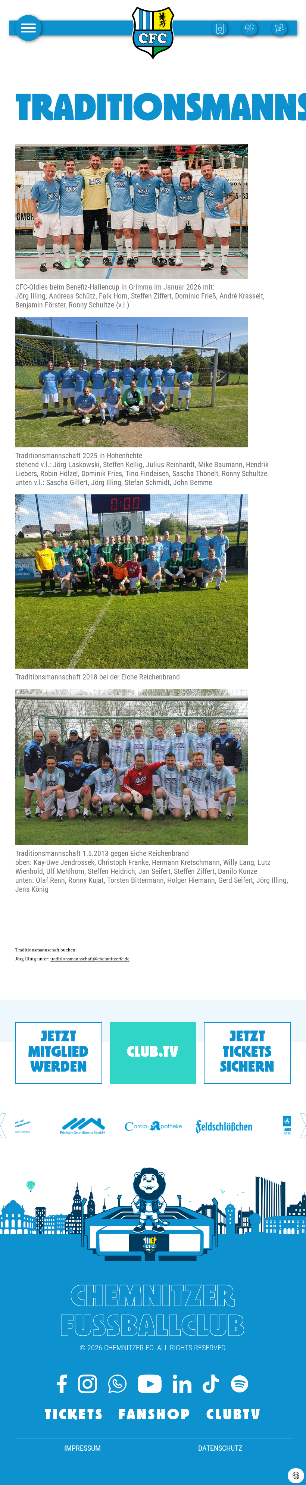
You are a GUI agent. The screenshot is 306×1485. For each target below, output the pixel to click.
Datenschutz (220, 1448)
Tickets (74, 1415)
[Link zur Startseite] (153, 57)
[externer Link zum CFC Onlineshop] (251, 28)
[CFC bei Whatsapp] (117, 1384)
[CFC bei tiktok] (211, 1384)
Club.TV (153, 1052)
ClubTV (234, 1415)
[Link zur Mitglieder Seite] (281, 28)
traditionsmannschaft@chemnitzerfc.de (89, 959)
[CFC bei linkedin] (182, 1384)
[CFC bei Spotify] (239, 1384)
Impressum (82, 1448)
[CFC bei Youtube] (150, 1384)
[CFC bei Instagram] (87, 1384)
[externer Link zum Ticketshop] (221, 28)
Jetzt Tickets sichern (247, 1052)
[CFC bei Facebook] (62, 1384)
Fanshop (155, 1415)
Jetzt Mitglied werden (58, 1052)
